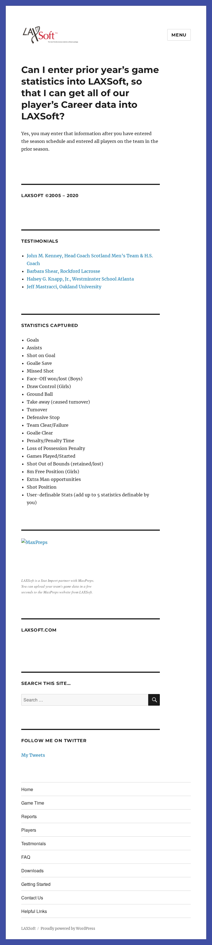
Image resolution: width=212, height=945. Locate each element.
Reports (29, 816)
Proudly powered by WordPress (68, 928)
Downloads (32, 870)
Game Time (32, 803)
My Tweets (33, 755)
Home (27, 789)
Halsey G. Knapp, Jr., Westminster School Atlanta (80, 279)
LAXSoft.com (39, 630)
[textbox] (93, 421)
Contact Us (32, 897)
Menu (179, 35)
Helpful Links (34, 911)
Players (28, 830)
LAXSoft (28, 928)
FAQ (25, 857)
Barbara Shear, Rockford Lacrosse (63, 271)
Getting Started (36, 884)
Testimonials (33, 843)
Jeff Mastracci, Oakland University (64, 286)
